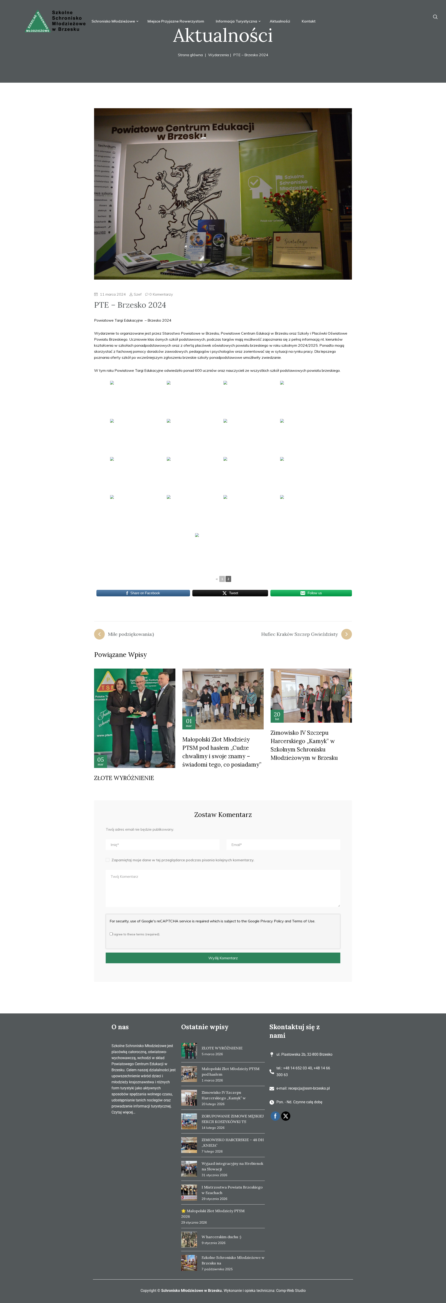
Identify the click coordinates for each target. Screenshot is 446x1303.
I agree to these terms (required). (136, 934)
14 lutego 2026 (213, 1128)
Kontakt (308, 21)
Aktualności (280, 21)
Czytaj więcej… (123, 1112)
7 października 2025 (217, 1269)
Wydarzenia (218, 54)
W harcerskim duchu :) (221, 1236)
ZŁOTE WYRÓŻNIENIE (124, 778)
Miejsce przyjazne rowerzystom (176, 21)
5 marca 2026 (212, 1054)
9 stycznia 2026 (213, 1243)
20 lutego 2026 (213, 1104)
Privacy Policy (272, 921)
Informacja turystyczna (237, 21)
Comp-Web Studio (291, 1290)
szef (137, 294)
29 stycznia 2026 (214, 1199)
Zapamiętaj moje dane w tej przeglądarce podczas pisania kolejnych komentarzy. (183, 860)
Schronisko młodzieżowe (114, 21)
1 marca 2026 (212, 1080)
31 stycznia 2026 (214, 1175)
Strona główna (190, 54)
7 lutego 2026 (212, 1151)
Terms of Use (303, 921)
